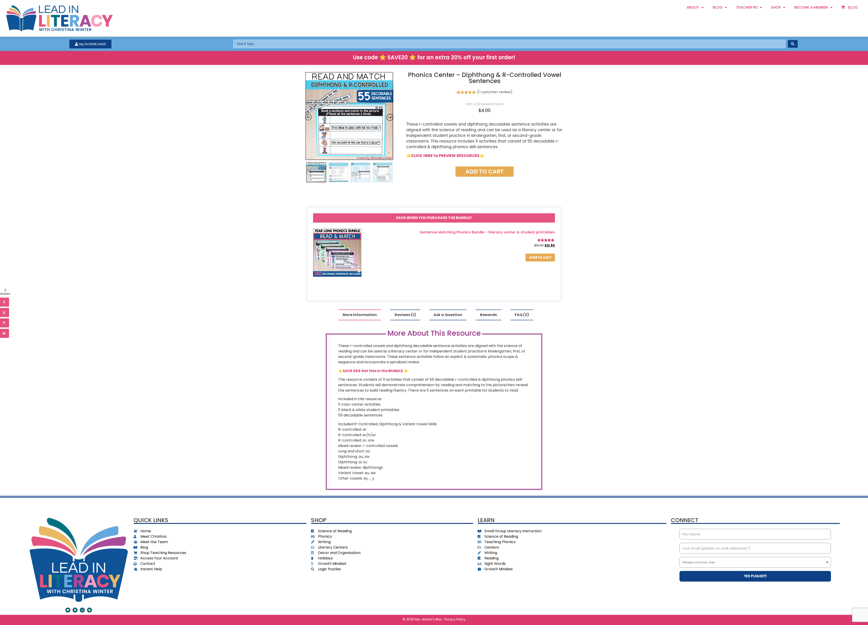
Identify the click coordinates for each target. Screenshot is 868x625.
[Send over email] (4, 333)
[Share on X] (4, 312)
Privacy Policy (454, 619)
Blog (717, 7)
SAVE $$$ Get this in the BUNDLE (373, 370)
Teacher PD (746, 7)
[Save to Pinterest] (4, 323)
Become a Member (811, 7)
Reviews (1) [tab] (405, 314)
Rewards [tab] (488, 314)
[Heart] (67, 610)
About (693, 7)
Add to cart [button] (540, 257)
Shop (776, 7)
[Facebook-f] (75, 610)
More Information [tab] (360, 314)
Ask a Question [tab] (448, 314)
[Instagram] (82, 610)
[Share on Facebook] (4, 302)
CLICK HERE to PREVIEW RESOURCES (445, 155)
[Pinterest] (89, 610)
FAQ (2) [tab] (522, 314)
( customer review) (494, 92)
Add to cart (484, 172)
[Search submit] (793, 44)
